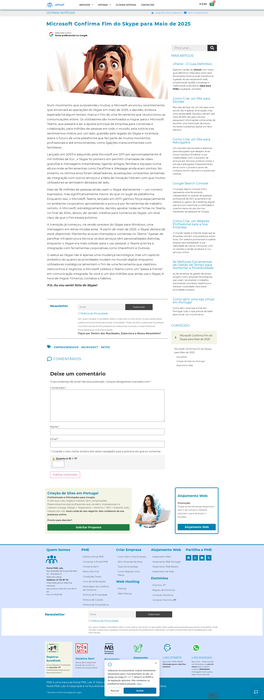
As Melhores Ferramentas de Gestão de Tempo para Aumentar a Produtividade (193, 265)
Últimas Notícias (126, 4)
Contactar (147, 4)
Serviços (84, 4)
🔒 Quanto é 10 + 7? (64, 458)
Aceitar (140, 690)
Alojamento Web (184, 365)
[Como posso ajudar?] (256, 692)
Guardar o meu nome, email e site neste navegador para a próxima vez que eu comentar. (107, 451)
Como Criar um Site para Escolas (191, 100)
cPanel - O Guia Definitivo (192, 64)
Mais (139, 683)
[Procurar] (212, 48)
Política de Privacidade (94, 313)
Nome (54, 427)
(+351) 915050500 (202, 657)
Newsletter (181, 357)
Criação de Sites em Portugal (190, 361)
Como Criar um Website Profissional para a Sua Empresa (191, 224)
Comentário (58, 388)
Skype (105, 347)
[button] (175, 337)
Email (54, 439)
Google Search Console (190, 183)
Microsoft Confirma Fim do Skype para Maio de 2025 (193, 351)
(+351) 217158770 (172, 657)
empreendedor (66, 347)
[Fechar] (156, 663)
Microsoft (89, 347)
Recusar (115, 690)
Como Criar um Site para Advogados (191, 140)
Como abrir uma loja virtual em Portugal (193, 300)
